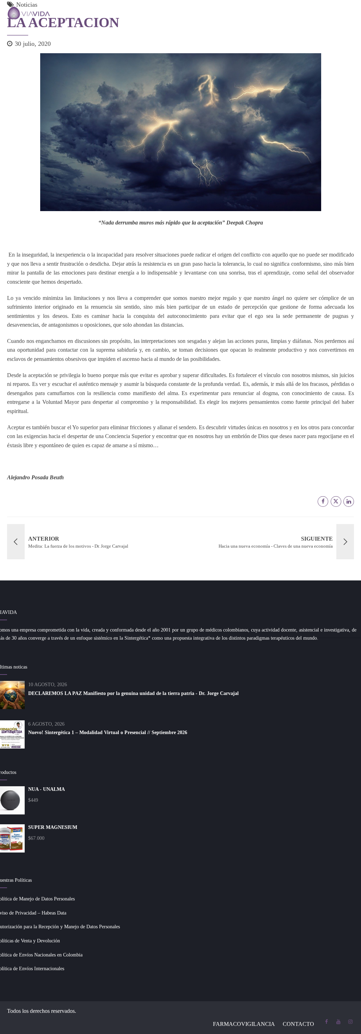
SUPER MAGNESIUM (52, 827)
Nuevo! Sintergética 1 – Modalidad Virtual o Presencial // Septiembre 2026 (107, 732)
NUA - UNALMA (46, 789)
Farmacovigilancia (244, 1024)
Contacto (298, 1024)
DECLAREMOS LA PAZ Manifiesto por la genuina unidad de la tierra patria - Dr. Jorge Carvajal (133, 693)
